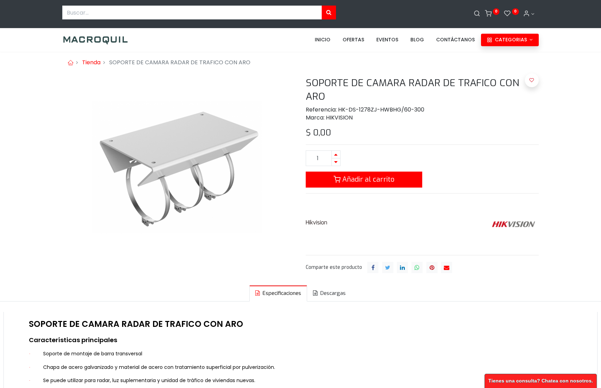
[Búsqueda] (329, 12)
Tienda (91, 62)
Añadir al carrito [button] (367, 179)
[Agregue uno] (336, 154)
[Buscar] (477, 13)
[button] (532, 80)
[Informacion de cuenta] (528, 13)
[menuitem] (322, 40)
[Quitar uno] (336, 162)
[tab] (278, 293)
